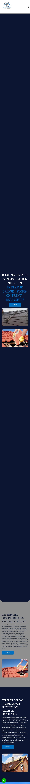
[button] (15, 305)
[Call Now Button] (4, 780)
